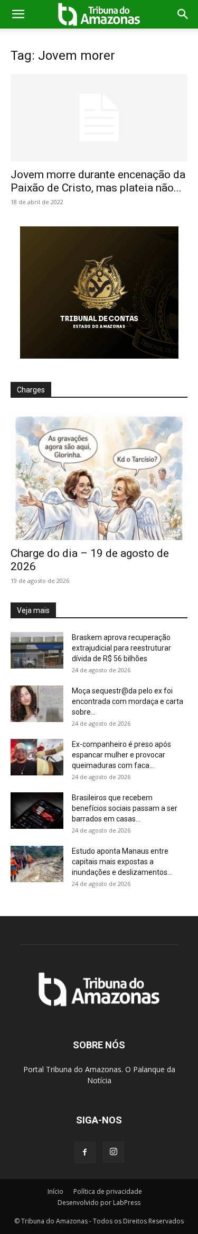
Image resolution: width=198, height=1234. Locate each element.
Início (55, 1191)
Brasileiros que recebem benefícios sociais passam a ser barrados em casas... (124, 808)
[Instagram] (113, 1152)
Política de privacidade (107, 1191)
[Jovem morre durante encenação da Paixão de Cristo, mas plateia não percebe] (99, 117)
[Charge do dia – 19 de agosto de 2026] (99, 476)
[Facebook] (85, 1152)
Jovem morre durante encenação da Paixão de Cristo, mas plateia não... (98, 181)
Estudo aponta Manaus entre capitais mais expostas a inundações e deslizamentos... (122, 861)
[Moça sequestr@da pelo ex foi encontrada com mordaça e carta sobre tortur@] (37, 703)
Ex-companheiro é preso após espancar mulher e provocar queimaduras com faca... (121, 755)
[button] (18, 14)
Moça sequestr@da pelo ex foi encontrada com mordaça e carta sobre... (127, 701)
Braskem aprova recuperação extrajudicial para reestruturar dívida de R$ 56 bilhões (121, 648)
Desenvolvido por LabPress (99, 1202)
